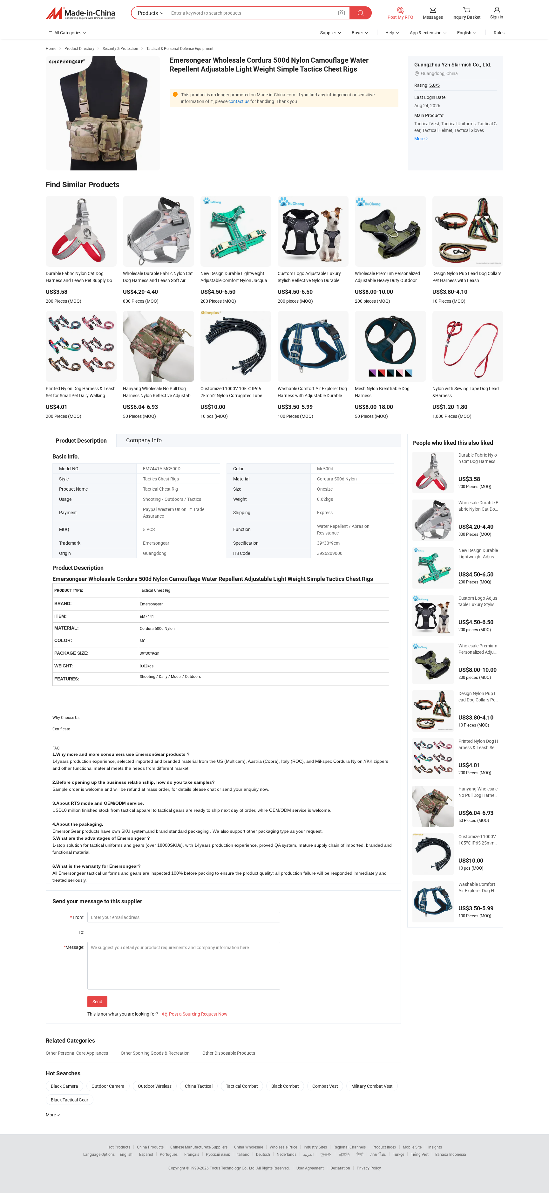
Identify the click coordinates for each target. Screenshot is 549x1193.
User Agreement (310, 1167)
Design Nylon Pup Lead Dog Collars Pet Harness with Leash (478, 696)
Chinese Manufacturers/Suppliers (198, 1146)
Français (191, 1154)
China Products (150, 1146)
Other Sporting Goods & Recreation (155, 1053)
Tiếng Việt (420, 1154)
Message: (74, 947)
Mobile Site (412, 1146)
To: (81, 932)
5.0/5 (434, 85)
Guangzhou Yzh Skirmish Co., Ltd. (452, 64)
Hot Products (118, 1146)
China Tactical (199, 1086)
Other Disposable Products (228, 1053)
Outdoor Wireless (155, 1086)
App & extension (426, 33)
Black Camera (64, 1086)
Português (169, 1154)
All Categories (67, 33)
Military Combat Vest (372, 1086)
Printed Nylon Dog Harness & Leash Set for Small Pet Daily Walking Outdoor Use (478, 744)
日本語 (344, 1154)
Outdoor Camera (108, 1086)
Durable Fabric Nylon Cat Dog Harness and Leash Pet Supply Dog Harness (478, 458)
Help (389, 33)
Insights (435, 1146)
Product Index (384, 1146)
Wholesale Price (283, 1146)
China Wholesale (248, 1146)
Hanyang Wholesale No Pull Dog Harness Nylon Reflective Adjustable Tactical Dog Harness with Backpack (478, 792)
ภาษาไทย (378, 1154)
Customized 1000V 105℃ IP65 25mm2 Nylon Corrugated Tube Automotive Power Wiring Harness (477, 839)
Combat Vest (325, 1086)
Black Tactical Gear (69, 1100)
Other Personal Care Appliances (77, 1053)
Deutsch (263, 1154)
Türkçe (398, 1154)
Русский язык (218, 1154)
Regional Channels (350, 1146)
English (126, 1154)
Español (146, 1154)
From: (77, 917)
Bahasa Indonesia (450, 1154)
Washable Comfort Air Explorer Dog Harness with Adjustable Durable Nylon (478, 887)
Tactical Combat (242, 1086)
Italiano (242, 1154)
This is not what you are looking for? (122, 1014)
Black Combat (285, 1086)
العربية (308, 1154)
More (419, 138)
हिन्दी (359, 1154)
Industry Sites (315, 1146)
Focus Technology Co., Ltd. (233, 1167)
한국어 (326, 1154)
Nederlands (286, 1154)
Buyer (357, 33)
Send (97, 1001)
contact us (238, 101)
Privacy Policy (369, 1167)
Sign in (496, 17)
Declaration (340, 1167)
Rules (499, 33)
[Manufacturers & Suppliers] (80, 13)
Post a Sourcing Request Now (194, 1014)
